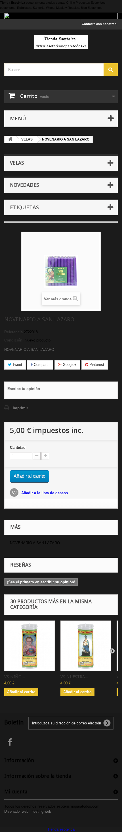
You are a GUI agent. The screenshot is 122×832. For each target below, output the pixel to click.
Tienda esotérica (61, 829)
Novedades (24, 185)
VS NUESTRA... (74, 676)
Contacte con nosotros (99, 24)
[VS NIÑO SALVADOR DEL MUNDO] (29, 646)
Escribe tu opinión (23, 389)
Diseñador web (16, 811)
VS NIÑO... (14, 676)
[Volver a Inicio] (10, 139)
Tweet (16, 364)
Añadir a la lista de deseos (44, 493)
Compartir (41, 364)
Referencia (13, 332)
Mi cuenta (15, 792)
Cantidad (18, 447)
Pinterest (96, 364)
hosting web (41, 811)
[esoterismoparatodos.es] (61, 42)
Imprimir (20, 408)
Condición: (14, 340)
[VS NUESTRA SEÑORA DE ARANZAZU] (85, 646)
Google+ (69, 364)
